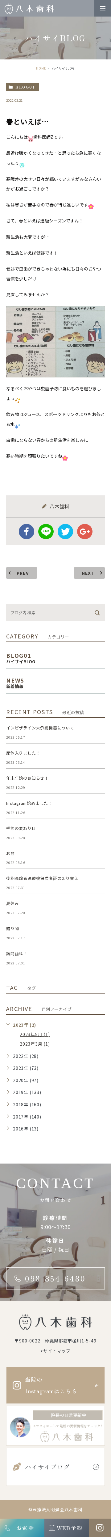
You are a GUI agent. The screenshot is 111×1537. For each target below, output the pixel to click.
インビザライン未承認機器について (40, 728)
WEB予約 (69, 1527)
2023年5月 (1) (35, 1034)
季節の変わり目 (21, 828)
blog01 (25, 86)
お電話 (25, 1527)
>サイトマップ (55, 1350)
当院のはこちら (51, 1385)
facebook (26, 531)
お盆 (10, 853)
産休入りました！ (23, 753)
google (84, 531)
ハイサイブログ (47, 1466)
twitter (65, 531)
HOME (41, 68)
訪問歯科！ (16, 953)
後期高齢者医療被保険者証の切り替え (42, 878)
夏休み (12, 903)
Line (46, 531)
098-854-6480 (55, 1278)
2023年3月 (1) (35, 1044)
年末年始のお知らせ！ (27, 778)
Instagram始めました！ (29, 803)
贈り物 (12, 928)
